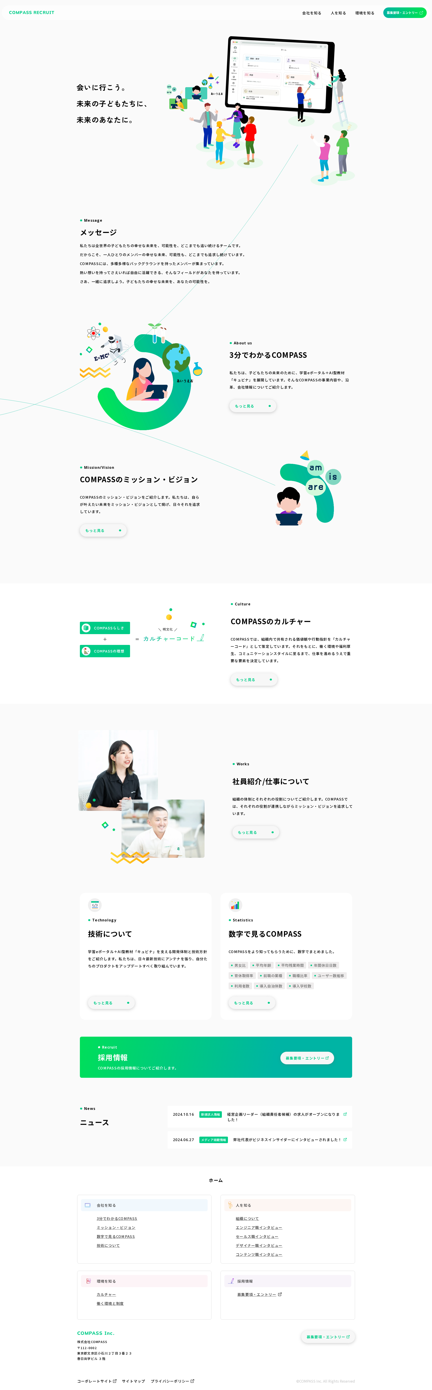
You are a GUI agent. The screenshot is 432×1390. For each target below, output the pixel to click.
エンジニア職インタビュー (259, 1227)
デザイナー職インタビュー (259, 1245)
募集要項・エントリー (256, 1294)
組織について (247, 1218)
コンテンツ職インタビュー (259, 1254)
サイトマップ (133, 1381)
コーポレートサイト (94, 1381)
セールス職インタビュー (257, 1236)
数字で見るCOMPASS (116, 1236)
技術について (108, 1245)
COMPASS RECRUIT (32, 13)
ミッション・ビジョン (116, 1227)
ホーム (216, 1180)
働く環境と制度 (110, 1303)
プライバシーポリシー (170, 1381)
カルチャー (106, 1294)
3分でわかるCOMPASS (117, 1218)
